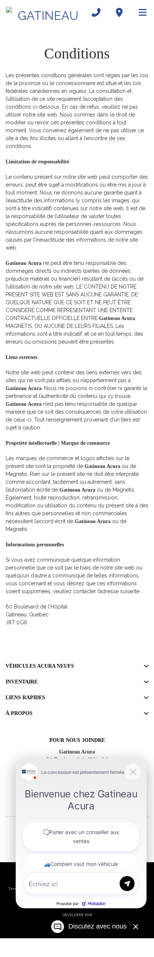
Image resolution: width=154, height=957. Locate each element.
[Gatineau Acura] (45, 12)
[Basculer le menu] (139, 12)
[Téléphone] (96, 12)
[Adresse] (119, 12)
